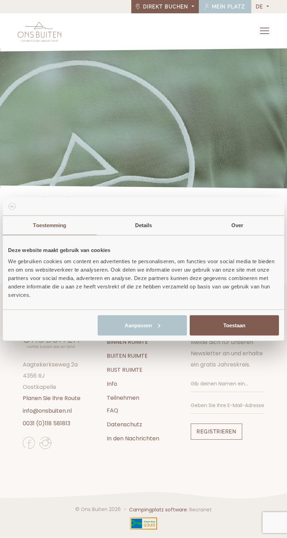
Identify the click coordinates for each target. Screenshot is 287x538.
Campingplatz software (158, 509)
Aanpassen (138, 325)
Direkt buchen (165, 6)
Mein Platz (227, 6)
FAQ (112, 410)
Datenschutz (124, 424)
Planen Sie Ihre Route (51, 398)
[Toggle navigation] (265, 30)
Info (112, 384)
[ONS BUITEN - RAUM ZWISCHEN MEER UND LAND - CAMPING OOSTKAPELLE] (39, 31)
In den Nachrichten (133, 438)
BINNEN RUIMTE (127, 342)
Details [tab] (143, 225)
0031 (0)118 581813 (46, 423)
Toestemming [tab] (49, 225)
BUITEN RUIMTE (127, 356)
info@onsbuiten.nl (47, 411)
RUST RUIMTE (124, 370)
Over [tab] (237, 225)
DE (260, 6)
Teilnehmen (123, 398)
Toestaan (234, 325)
